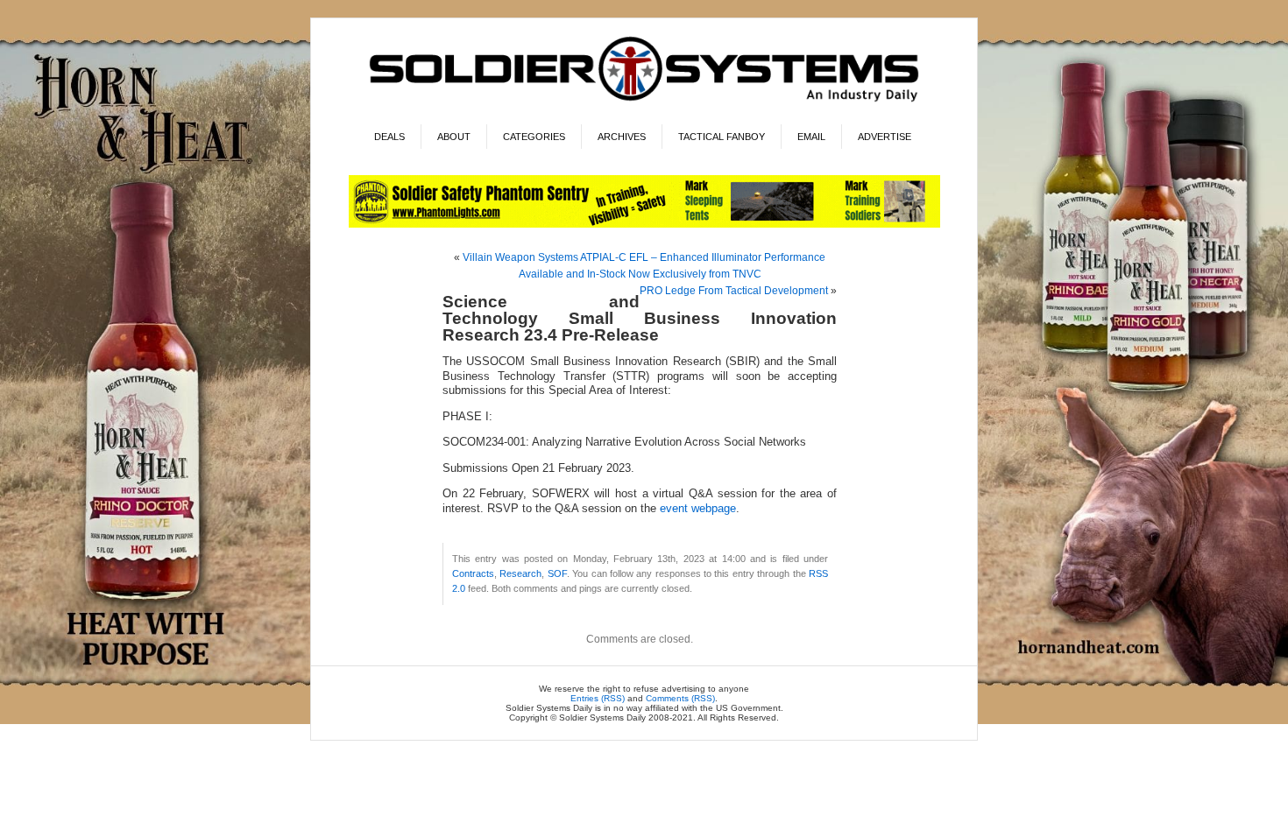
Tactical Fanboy (721, 136)
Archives (622, 136)
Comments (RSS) (680, 698)
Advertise (884, 136)
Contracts (473, 573)
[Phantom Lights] (644, 224)
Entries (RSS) (597, 698)
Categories (534, 136)
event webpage (698, 509)
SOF (557, 573)
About (454, 136)
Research (520, 573)
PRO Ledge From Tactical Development (734, 291)
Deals (389, 136)
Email (811, 136)
